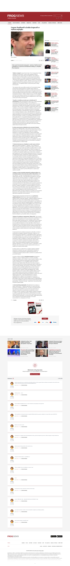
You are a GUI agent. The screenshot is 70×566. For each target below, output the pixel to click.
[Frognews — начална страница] (13, 536)
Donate (45, 318)
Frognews (14, 300)
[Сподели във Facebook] (41, 60)
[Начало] (57, 18)
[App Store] (59, 536)
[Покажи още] (35, 563)
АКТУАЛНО (35, 542)
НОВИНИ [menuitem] (9, 22)
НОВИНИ (12, 60)
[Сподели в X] (43, 60)
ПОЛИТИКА (39, 542)
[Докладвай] (19, 385)
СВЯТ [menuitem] (39, 22)
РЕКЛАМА (49, 546)
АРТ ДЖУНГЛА (47, 542)
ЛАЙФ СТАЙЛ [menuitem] (60, 22)
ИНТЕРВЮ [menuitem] (23, 22)
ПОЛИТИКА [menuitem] (34, 22)
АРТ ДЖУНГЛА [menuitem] (44, 22)
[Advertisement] (35, 6)
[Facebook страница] (58, 18)
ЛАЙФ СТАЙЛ (60, 542)
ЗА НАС (41, 546)
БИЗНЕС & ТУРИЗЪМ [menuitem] (52, 22)
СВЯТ (43, 542)
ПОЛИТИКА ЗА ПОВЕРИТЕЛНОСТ (57, 546)
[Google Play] (53, 536)
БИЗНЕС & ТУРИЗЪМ (54, 542)
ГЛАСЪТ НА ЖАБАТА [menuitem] (16, 22)
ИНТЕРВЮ (30, 542)
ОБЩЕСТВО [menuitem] (29, 22)
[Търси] (61, 15)
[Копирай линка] (39, 60)
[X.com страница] (60, 18)
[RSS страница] (61, 18)
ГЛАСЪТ (27, 542)
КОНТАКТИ (45, 546)
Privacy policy (41, 550)
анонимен (12, 385)
